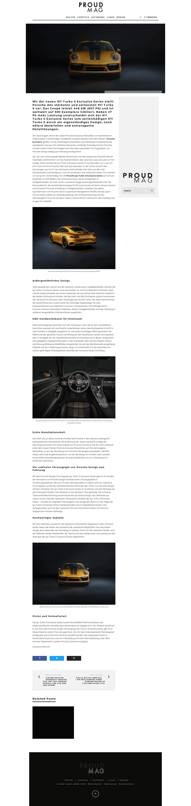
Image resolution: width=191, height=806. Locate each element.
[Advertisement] (138, 133)
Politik (70, 17)
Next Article (96, 675)
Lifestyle (83, 17)
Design (121, 17)
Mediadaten (95, 784)
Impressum (110, 784)
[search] (152, 190)
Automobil (98, 17)
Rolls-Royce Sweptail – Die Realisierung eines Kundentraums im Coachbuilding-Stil (90, 680)
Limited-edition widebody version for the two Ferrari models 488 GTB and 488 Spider (55, 681)
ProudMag (85, 63)
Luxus (110, 17)
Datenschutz (126, 784)
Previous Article (53, 675)
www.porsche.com (41, 647)
